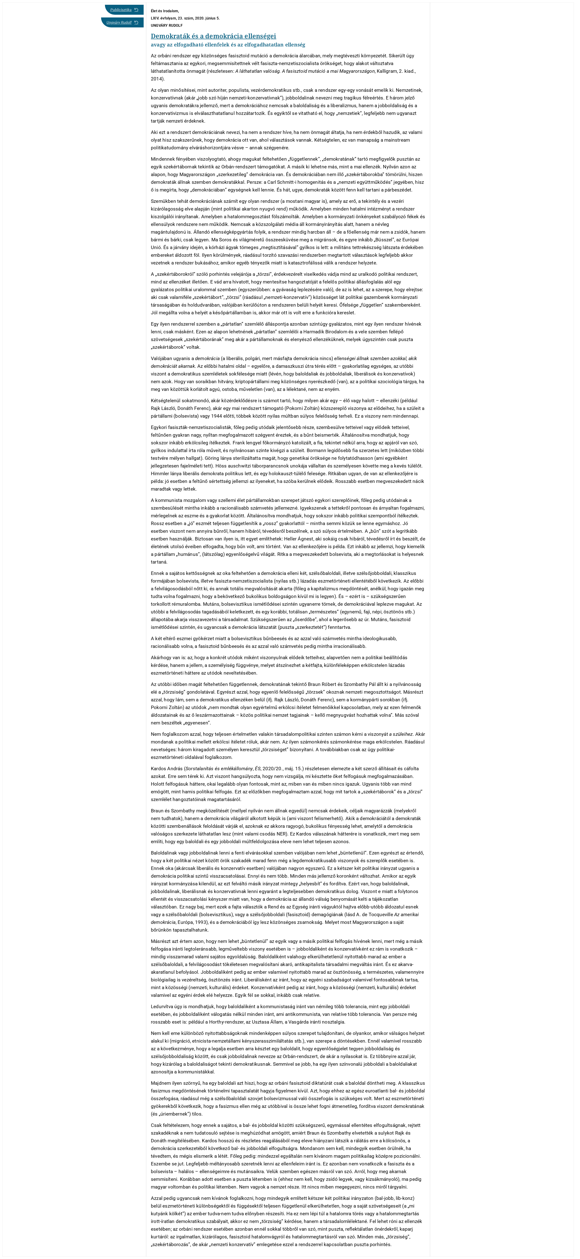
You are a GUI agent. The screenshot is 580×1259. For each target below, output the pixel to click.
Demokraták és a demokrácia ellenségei (213, 35)
